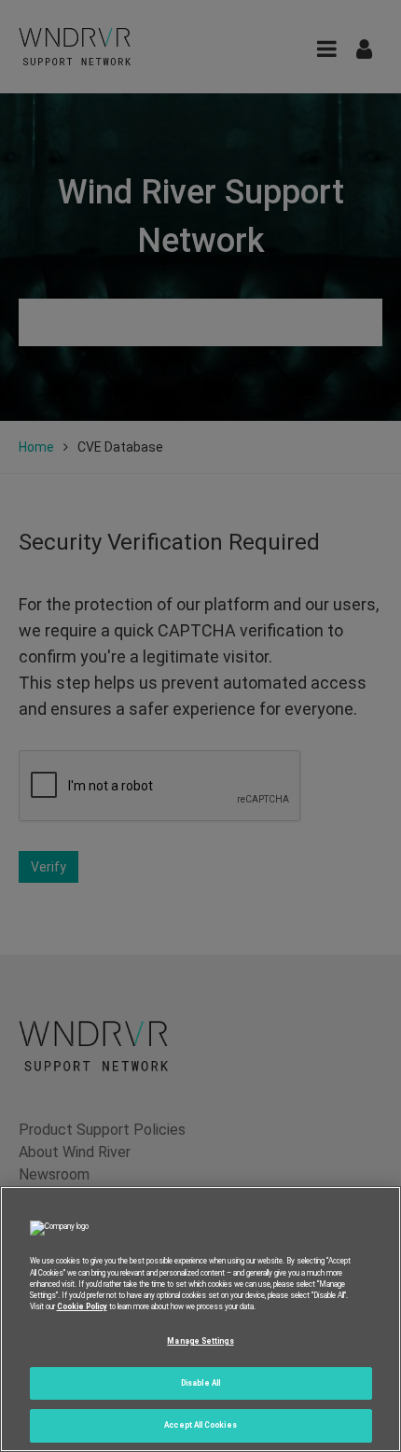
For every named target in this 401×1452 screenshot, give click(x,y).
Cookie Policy (82, 1306)
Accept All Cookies (200, 1425)
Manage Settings (200, 1341)
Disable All (200, 1383)
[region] (200, 1319)
